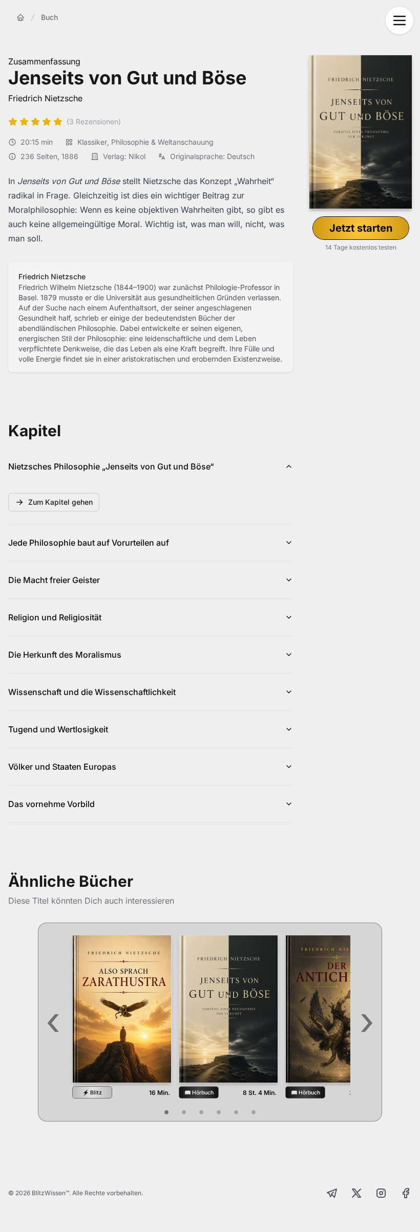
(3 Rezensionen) (94, 121)
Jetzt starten (360, 228)
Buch (49, 17)
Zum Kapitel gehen (60, 502)
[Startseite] (20, 17)
